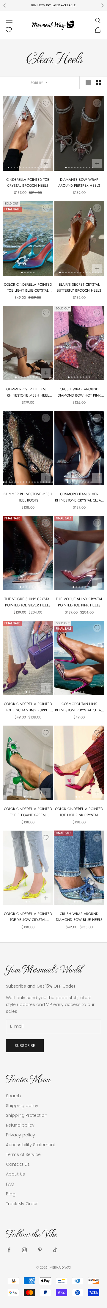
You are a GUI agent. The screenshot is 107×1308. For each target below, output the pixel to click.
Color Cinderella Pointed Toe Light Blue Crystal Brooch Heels (28, 288)
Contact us (18, 1164)
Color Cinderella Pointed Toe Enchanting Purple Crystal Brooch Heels (28, 707)
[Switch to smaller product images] (98, 82)
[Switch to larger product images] (88, 82)
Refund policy (20, 1125)
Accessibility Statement (30, 1145)
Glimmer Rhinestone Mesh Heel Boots (28, 497)
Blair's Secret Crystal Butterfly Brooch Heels (79, 287)
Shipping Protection (26, 1115)
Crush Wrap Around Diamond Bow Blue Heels (79, 916)
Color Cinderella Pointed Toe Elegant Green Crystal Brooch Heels (28, 812)
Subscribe (25, 1045)
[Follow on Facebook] (9, 1250)
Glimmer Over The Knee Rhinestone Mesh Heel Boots (28, 392)
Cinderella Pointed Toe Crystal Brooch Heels (27, 182)
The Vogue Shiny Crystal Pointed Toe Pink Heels (79, 602)
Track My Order (22, 1204)
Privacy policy (20, 1135)
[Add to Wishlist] (46, 103)
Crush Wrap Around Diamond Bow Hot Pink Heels (79, 392)
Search (13, 1096)
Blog (10, 1194)
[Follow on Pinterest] (40, 1250)
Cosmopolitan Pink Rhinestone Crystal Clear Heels (79, 707)
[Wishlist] (9, 30)
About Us (15, 1174)
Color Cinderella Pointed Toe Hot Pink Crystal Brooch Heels (79, 812)
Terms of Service (23, 1154)
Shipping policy (22, 1106)
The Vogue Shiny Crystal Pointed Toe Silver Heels (27, 602)
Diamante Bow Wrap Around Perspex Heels (79, 182)
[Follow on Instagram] (24, 1250)
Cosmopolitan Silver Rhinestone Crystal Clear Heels (79, 497)
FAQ (10, 1184)
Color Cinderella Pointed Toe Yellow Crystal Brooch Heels (28, 917)
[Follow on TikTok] (55, 1250)
